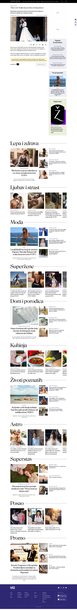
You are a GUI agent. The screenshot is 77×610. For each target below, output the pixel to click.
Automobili (27, 595)
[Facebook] (58, 587)
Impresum (44, 594)
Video (35, 592)
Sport (11, 594)
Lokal (26, 597)
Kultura (19, 595)
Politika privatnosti (46, 597)
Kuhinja (51, 1)
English (35, 595)
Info (11, 592)
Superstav (56, 1)
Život (11, 597)
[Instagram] (63, 587)
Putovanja (19, 594)
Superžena (19, 597)
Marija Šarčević (55, 126)
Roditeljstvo (13, 5)
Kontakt (44, 601)
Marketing (44, 592)
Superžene (42, 1)
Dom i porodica (47, 1)
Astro (54, 1)
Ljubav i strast (30, 1)
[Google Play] (62, 595)
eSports (26, 592)
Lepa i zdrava (25, 1)
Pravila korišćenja (46, 595)
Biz (11, 595)
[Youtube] (66, 587)
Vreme (35, 597)
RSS (43, 600)
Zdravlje (19, 592)
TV (34, 594)
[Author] (57, 115)
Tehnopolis (27, 594)
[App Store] (62, 599)
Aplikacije (44, 598)
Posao (12, 526)
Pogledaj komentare (41, 64)
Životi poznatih (37, 1)
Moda (34, 1)
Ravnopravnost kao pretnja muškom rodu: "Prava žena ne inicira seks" (57, 130)
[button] (56, 95)
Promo (24, 563)
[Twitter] (61, 587)
